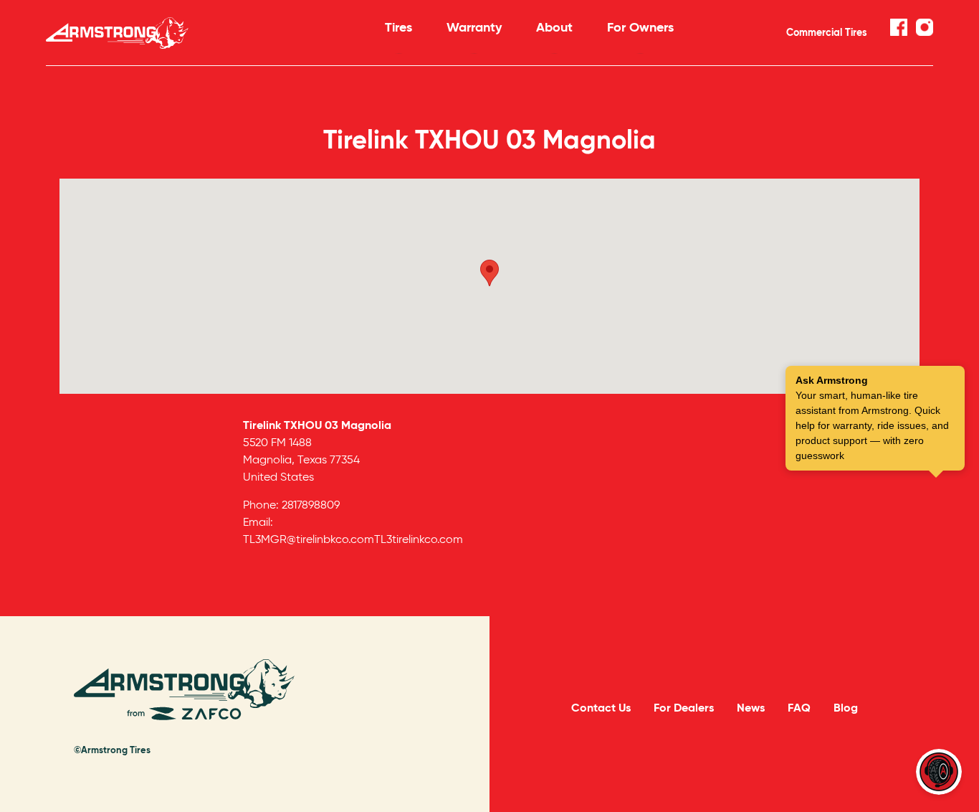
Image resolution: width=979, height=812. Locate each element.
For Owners (640, 27)
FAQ (799, 707)
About (554, 27)
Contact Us (601, 707)
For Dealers (684, 707)
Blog (846, 707)
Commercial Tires (826, 32)
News (751, 707)
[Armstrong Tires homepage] (194, 33)
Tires (398, 27)
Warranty (474, 27)
